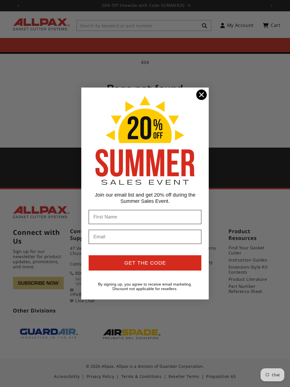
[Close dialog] (201, 95)
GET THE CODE (145, 263)
